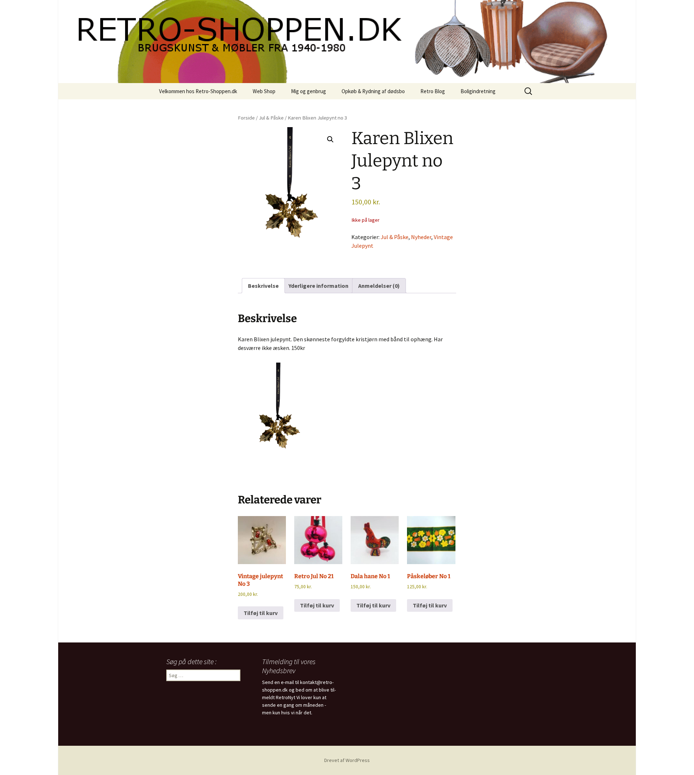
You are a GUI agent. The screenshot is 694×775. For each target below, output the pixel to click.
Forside (246, 117)
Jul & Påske (271, 117)
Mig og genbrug (308, 91)
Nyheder (421, 237)
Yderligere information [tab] (318, 285)
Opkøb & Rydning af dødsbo (373, 91)
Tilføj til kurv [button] (261, 612)
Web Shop (264, 91)
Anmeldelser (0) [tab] (379, 285)
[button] (330, 139)
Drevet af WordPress (347, 760)
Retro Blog (432, 91)
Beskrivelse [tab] (263, 285)
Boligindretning (478, 91)
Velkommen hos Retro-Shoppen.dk (198, 91)
